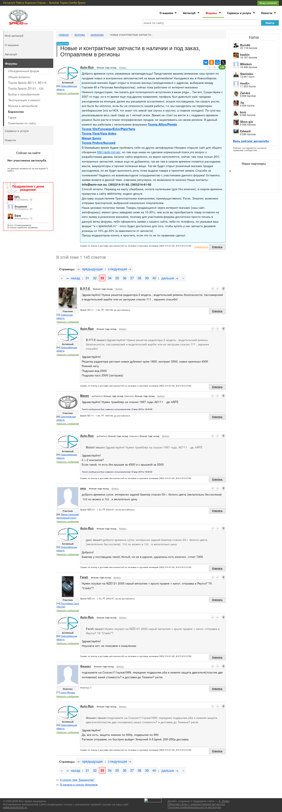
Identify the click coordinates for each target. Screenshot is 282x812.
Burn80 (245, 45)
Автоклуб (189, 13)
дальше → (170, 277)
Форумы (211, 13)
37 (132, 277)
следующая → (120, 268)
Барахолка (97, 34)
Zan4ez (245, 93)
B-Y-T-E (85, 288)
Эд (242, 102)
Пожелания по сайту (22, 123)
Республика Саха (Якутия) (67, 605)
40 (154, 277)
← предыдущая (90, 268)
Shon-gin (246, 122)
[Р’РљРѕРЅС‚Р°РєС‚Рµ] (205, 62)
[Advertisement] (257, 186)
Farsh (84, 577)
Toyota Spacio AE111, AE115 (27, 83)
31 (87, 277)
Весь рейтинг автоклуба (251, 141)
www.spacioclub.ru (15, 807)
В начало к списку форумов (78, 784)
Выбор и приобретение (24, 94)
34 (109, 277)
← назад (73, 277)
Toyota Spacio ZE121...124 (26, 88)
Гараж (12, 117)
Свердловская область (66, 418)
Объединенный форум (23, 71)
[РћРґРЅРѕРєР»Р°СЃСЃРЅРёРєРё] (211, 62)
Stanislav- (247, 74)
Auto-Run (87, 67)
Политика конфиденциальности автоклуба (194, 807)
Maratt (84, 396)
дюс (83, 488)
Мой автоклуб (14, 35)
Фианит (85, 666)
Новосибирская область (66, 87)
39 (147, 277)
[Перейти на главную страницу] (18, 17)
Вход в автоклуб (268, 2)
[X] (223, 62)
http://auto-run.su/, (109, 152)
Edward (245, 131)
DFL (17, 197)
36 (124, 277)
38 (139, 277)
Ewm (17, 215)
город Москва (68, 692)
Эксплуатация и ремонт (24, 100)
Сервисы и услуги (239, 13)
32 (95, 277)
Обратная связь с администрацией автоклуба (196, 804)
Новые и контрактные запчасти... (131, 34)
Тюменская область (64, 316)
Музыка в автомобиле (23, 106)
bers (243, 112)
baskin (245, 54)
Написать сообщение (68, 93)
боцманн (20, 206)
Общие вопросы (19, 77)
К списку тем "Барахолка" (77, 780)
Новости (266, 13)
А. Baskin (224, 801)
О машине (166, 13)
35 (117, 277)
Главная (64, 34)
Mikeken (246, 64)
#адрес (123, 67)
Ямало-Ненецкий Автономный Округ (67, 516)
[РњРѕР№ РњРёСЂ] (217, 62)
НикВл (244, 83)
